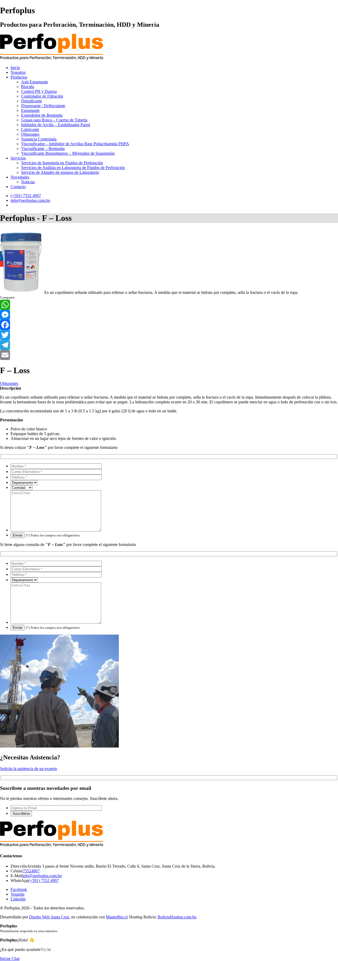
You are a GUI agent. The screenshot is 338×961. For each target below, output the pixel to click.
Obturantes (9, 383)
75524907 (31, 871)
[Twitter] (169, 335)
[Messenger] (169, 315)
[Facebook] (169, 325)
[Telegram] (169, 345)
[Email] (169, 355)
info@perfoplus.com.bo (42, 875)
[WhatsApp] (169, 305)
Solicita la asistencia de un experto (28, 768)
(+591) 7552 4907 (44, 880)
